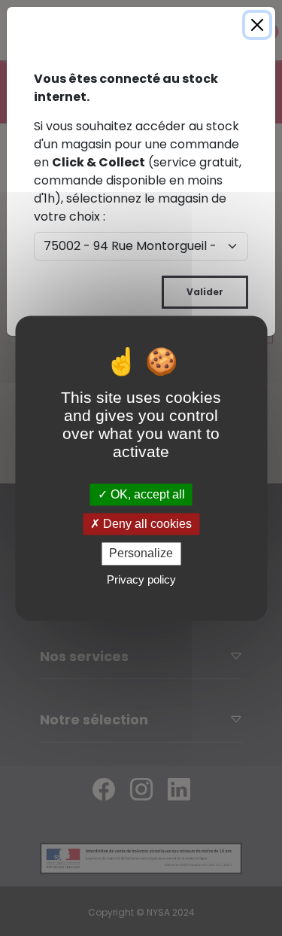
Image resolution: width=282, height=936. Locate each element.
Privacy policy (141, 579)
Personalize (141, 553)
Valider (204, 291)
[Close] (257, 25)
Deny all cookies (146, 524)
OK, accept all (146, 494)
